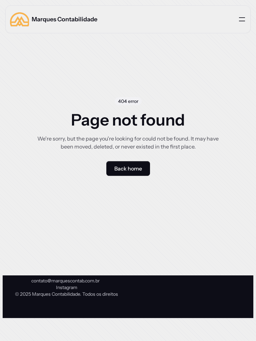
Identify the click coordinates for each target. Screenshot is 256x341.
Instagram (66, 287)
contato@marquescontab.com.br (65, 281)
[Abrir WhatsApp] (239, 324)
